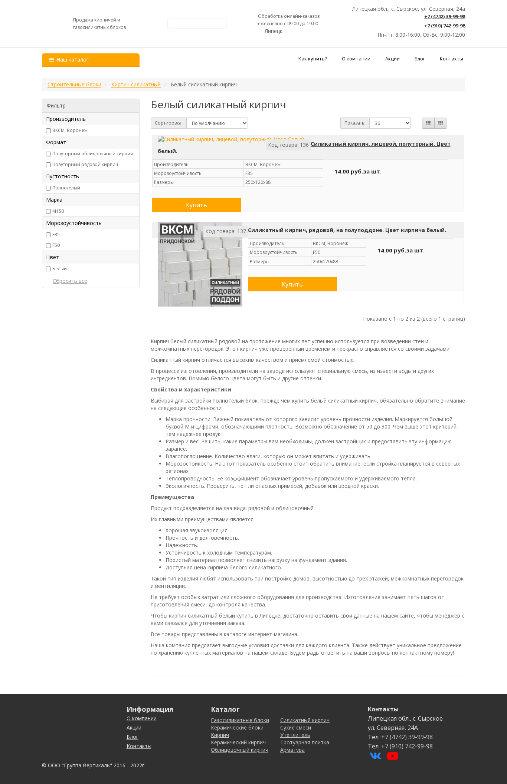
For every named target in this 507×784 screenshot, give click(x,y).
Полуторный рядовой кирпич (85, 164)
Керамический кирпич (238, 742)
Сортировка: (169, 123)
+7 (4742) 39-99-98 (444, 16)
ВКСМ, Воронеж (70, 130)
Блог (420, 58)
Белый (59, 268)
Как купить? (312, 58)
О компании (356, 58)
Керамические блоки (237, 727)
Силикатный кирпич (305, 720)
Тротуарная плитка (304, 742)
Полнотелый (66, 188)
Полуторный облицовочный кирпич (92, 153)
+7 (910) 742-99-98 (444, 25)
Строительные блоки (74, 84)
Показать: (355, 123)
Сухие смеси (295, 727)
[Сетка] (440, 123)
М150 (58, 211)
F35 (56, 234)
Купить (196, 205)
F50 (56, 245)
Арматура (292, 749)
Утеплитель (295, 734)
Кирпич (220, 734)
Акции (392, 58)
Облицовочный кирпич (239, 749)
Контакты (451, 58)
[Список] (428, 123)
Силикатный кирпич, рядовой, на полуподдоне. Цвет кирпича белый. (347, 230)
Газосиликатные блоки (240, 720)
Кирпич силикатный (136, 84)
